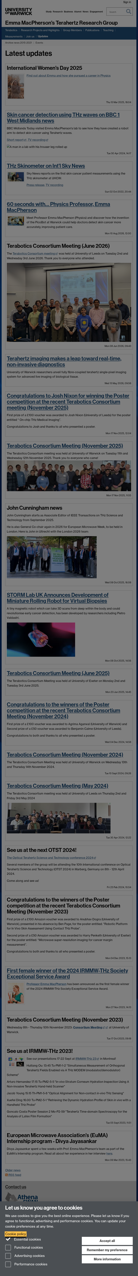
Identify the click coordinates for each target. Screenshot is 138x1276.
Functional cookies (28, 1247)
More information (107, 1259)
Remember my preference (107, 1250)
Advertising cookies (29, 1256)
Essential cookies (27, 1239)
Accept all (107, 1241)
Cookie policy (15, 1234)
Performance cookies (30, 1264)
